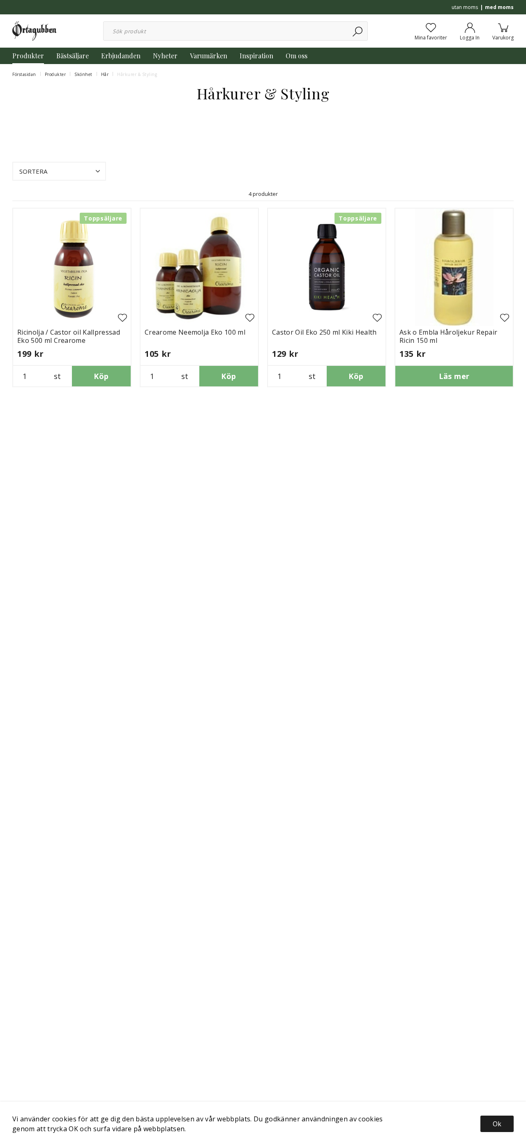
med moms (499, 7)
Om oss (296, 55)
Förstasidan (24, 74)
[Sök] (358, 31)
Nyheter (165, 55)
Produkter (28, 55)
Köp (101, 376)
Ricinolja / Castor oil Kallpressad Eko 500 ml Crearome (68, 336)
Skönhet (83, 74)
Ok (497, 1123)
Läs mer (454, 376)
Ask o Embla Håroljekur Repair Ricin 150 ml (448, 336)
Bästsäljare (72, 55)
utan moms (465, 7)
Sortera (33, 171)
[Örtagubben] (34, 30)
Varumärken (208, 55)
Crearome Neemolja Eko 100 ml (195, 332)
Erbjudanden (121, 55)
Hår (105, 74)
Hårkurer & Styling (137, 74)
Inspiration (256, 55)
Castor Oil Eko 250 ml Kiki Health (324, 332)
